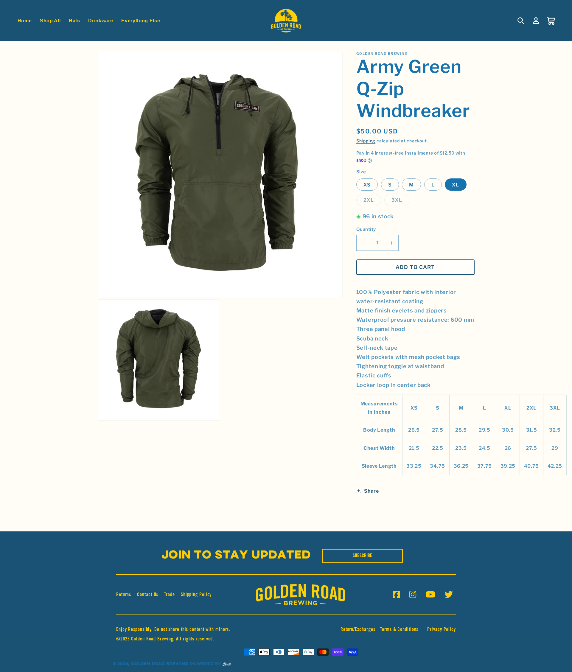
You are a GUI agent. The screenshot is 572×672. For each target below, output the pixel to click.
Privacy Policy (441, 629)
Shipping (365, 141)
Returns (123, 594)
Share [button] (371, 491)
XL (455, 185)
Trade (169, 594)
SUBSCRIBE (362, 555)
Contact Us (147, 594)
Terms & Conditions (399, 629)
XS (367, 185)
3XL (400, 201)
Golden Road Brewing (160, 664)
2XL (372, 201)
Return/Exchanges (358, 629)
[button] (521, 20)
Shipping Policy (196, 594)
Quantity (366, 229)
